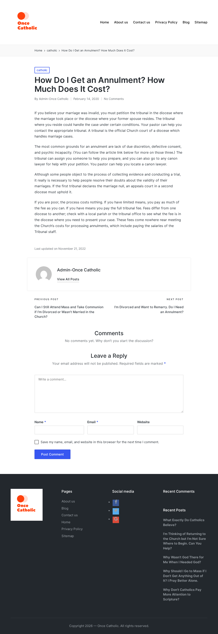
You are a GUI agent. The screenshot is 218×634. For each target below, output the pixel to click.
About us (68, 501)
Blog (65, 508)
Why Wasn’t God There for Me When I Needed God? (183, 559)
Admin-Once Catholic (78, 269)
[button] (68, 279)
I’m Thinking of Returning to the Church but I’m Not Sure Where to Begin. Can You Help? (184, 541)
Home (66, 522)
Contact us (70, 515)
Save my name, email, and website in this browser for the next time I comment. (100, 442)
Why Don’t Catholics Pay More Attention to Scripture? (182, 594)
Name (40, 422)
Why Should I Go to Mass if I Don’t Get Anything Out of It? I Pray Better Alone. (184, 576)
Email (92, 422)
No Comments (114, 99)
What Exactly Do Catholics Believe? (183, 522)
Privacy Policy (72, 529)
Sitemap (68, 536)
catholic (42, 70)
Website (143, 422)
